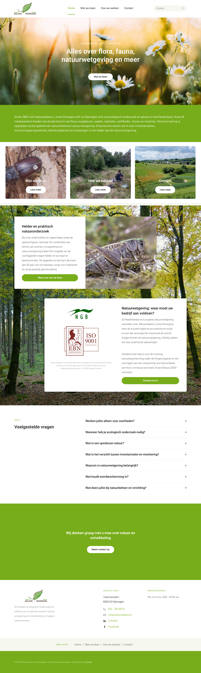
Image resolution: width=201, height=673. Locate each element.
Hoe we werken (111, 644)
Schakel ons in (150, 380)
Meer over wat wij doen (50, 277)
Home (71, 8)
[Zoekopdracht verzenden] (183, 8)
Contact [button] (128, 8)
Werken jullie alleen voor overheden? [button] (110, 421)
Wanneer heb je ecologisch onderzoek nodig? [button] (115, 432)
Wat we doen (100, 76)
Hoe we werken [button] (110, 8)
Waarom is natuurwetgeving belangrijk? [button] (111, 465)
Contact (128, 644)
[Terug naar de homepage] (25, 8)
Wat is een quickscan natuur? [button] (104, 443)
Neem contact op (101, 549)
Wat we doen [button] (87, 8)
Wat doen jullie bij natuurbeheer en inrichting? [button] (115, 488)
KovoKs (89, 662)
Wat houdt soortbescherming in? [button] (107, 477)
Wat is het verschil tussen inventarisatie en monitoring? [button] (122, 454)
